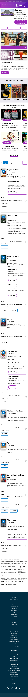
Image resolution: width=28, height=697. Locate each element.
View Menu (4, 72)
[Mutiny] (3, 322)
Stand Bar (20, 571)
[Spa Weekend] (3, 354)
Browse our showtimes (9, 582)
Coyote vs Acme (13, 170)
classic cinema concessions (7, 569)
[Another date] (24, 163)
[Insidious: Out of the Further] (3, 259)
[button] (2, 91)
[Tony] (3, 446)
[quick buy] (20, 5)
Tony (9, 443)
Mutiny (9, 319)
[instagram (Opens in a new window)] (12, 688)
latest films (10, 563)
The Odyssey (12, 520)
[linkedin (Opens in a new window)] (16, 688)
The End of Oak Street (15, 411)
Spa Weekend (12, 351)
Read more (12, 191)
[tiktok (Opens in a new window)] (20, 688)
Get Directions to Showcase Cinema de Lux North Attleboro (21, 22)
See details (6, 119)
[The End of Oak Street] (3, 414)
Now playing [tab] (14, 155)
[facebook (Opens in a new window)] (8, 688)
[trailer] (9, 85)
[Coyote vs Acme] (3, 173)
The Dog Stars (12, 216)
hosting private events (19, 563)
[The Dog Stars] (3, 219)
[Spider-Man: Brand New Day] (3, 478)
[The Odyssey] (3, 523)
